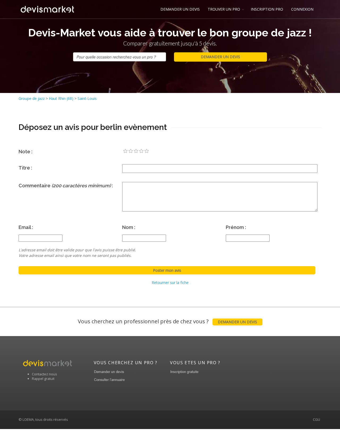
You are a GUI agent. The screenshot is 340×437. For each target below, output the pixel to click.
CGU (316, 419)
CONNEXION (302, 9)
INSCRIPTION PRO (267, 9)
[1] (125, 151)
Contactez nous (44, 374)
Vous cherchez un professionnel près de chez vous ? (167, 321)
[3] (136, 151)
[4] (141, 151)
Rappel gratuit (43, 378)
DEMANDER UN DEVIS (180, 9)
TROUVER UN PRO (224, 9)
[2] (130, 151)
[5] (146, 151)
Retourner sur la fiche (170, 282)
